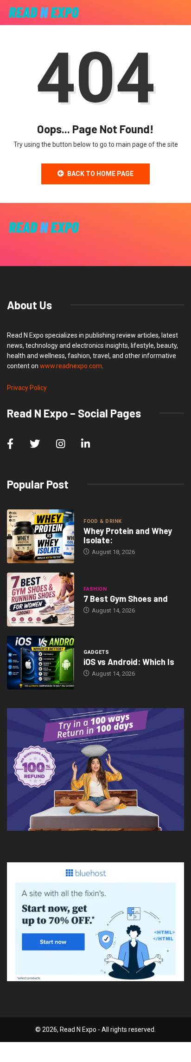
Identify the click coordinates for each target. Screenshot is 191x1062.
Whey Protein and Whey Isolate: (127, 535)
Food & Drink (102, 521)
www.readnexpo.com (71, 366)
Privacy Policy (27, 387)
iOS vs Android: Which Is (128, 662)
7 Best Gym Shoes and (125, 598)
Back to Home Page (100, 173)
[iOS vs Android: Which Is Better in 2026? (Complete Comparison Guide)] (40, 663)
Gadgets (96, 652)
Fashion (95, 589)
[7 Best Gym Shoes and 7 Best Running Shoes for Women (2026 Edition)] (40, 599)
